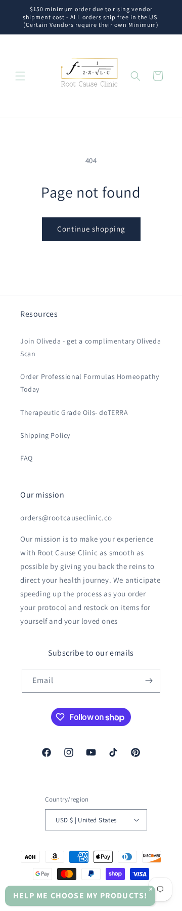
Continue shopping (91, 229)
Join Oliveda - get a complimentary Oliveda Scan (90, 347)
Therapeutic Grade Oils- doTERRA (74, 412)
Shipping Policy (45, 435)
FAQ (26, 458)
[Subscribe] (149, 681)
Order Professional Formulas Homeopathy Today (89, 383)
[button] (20, 76)
